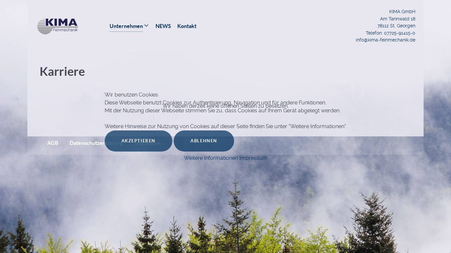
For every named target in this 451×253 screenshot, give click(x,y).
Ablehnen (204, 140)
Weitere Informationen (211, 158)
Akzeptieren (138, 140)
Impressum (253, 158)
